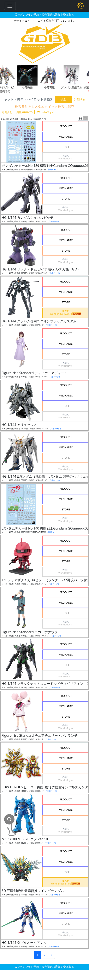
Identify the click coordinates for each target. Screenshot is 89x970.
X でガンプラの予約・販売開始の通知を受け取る (44, 14)
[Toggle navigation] (10, 6)
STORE (66, 147)
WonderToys (45, 112)
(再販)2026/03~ (25, 112)
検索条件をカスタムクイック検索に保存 (44, 106)
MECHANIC (66, 136)
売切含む (7, 112)
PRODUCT (65, 126)
